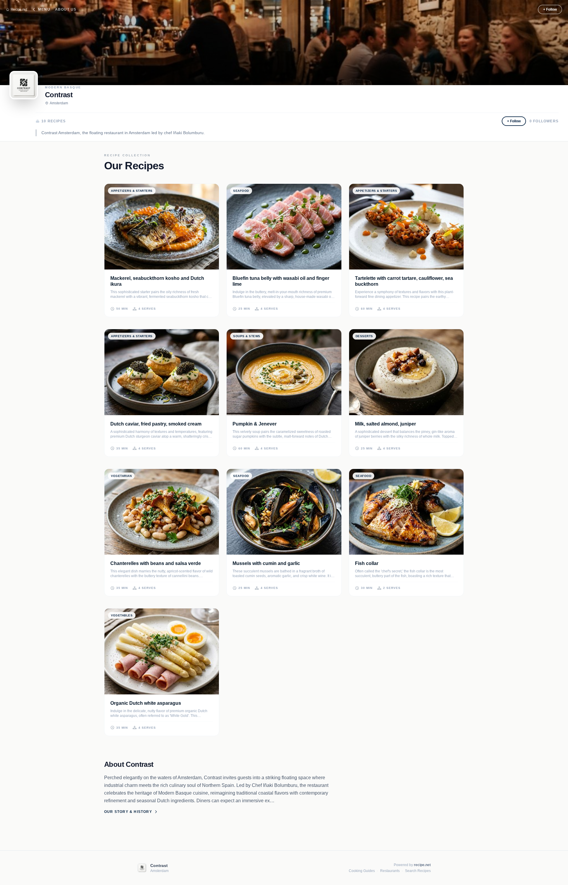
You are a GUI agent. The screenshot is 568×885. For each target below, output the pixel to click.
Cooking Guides (362, 871)
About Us (66, 9)
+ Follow (550, 9)
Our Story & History (128, 812)
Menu (44, 9)
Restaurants (390, 871)
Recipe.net (19, 9)
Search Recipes (418, 871)
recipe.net (422, 865)
